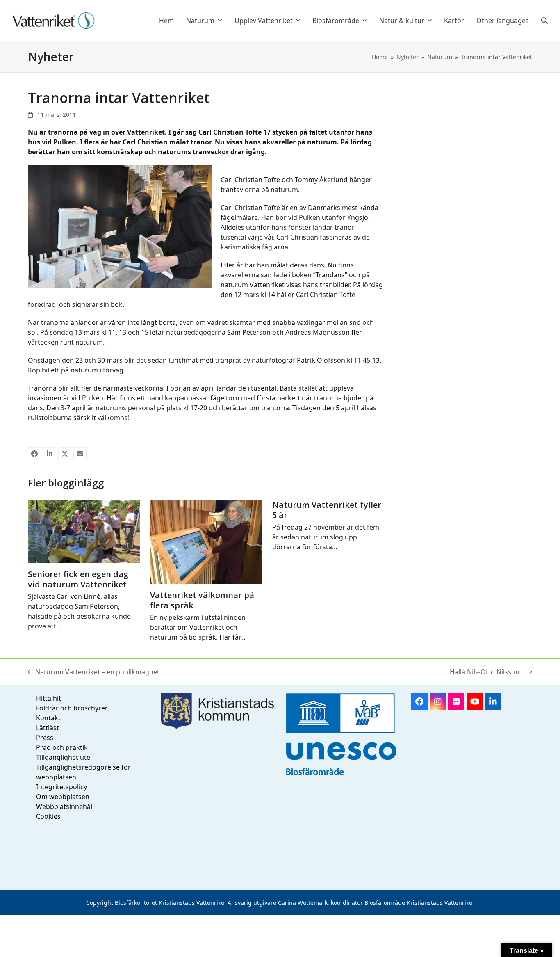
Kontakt (48, 717)
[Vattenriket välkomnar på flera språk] (206, 541)
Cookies (48, 816)
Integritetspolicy (61, 786)
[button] (544, 20)
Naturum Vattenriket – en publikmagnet (93, 672)
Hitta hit (48, 698)
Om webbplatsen (62, 796)
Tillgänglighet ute (63, 757)
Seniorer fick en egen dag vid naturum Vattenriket (78, 579)
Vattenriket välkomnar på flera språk (202, 600)
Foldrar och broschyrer (72, 708)
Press (44, 737)
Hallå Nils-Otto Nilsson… (487, 672)
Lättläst (47, 727)
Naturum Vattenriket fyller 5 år (326, 510)
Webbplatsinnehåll (65, 806)
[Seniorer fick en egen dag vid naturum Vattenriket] (84, 530)
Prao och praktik (62, 747)
